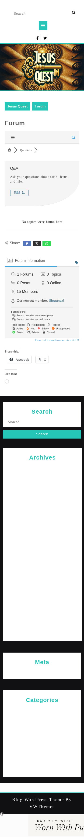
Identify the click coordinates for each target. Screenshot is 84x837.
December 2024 (42, 527)
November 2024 (42, 535)
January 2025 (42, 520)
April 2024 (42, 588)
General (42, 717)
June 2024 (42, 572)
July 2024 (42, 565)
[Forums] (9, 150)
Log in (42, 671)
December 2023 (42, 618)
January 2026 (42, 489)
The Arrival (42, 762)
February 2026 (42, 482)
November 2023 (42, 626)
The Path (42, 769)
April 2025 (42, 512)
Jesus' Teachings (42, 732)
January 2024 (42, 610)
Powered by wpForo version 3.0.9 (56, 340)
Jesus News (42, 724)
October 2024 (42, 542)
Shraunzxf (56, 300)
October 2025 (42, 497)
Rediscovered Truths (42, 747)
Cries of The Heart (42, 709)
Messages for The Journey (42, 739)
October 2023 (42, 633)
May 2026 (42, 466)
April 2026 (42, 474)
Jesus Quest (17, 106)
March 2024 (42, 595)
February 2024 (42, 603)
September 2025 (43, 504)
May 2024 (42, 580)
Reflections (42, 754)
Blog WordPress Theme (38, 799)
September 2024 (43, 550)
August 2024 (42, 557)
